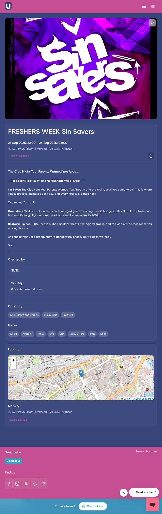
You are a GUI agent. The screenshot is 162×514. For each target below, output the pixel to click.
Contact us (13, 460)
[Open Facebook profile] (9, 483)
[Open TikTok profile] (43, 483)
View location (20, 156)
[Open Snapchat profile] (35, 483)
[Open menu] (153, 6)
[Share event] (151, 155)
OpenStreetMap (144, 398)
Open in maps (18, 419)
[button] (81, 374)
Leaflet (127, 398)
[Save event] (152, 22)
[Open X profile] (26, 483)
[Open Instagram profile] (17, 483)
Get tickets (95, 506)
